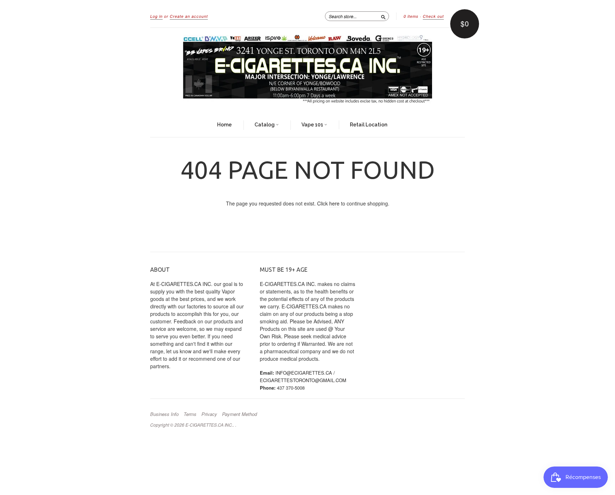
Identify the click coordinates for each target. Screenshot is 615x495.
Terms (190, 414)
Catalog (265, 124)
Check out (433, 16)
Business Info (164, 414)
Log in (156, 16)
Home (224, 124)
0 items (411, 16)
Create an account (189, 16)
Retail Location (368, 124)
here (334, 203)
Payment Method (239, 414)
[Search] (383, 16)
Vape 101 (312, 124)
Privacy (209, 414)
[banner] (307, 70)
